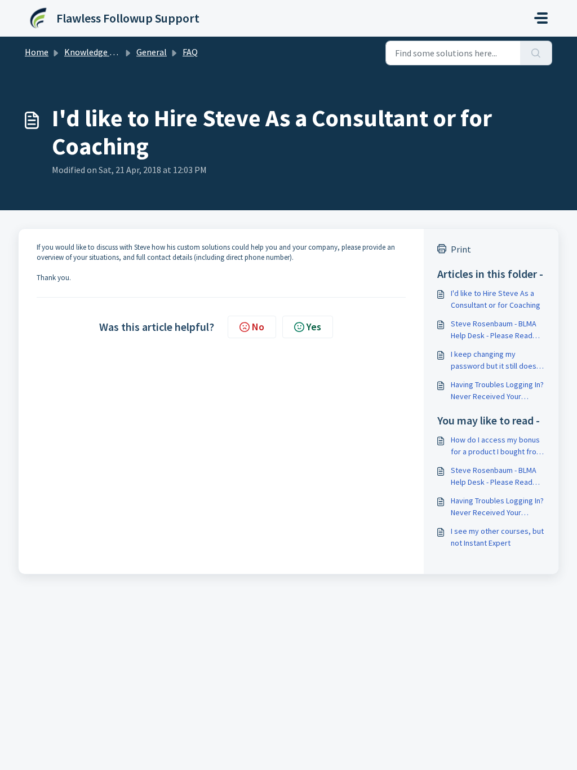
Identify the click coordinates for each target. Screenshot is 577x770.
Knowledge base (95, 51)
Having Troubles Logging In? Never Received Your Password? (497, 390)
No (258, 326)
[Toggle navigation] (541, 18)
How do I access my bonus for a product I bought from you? (497, 446)
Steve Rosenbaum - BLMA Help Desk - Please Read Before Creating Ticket (493, 330)
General (151, 51)
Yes (314, 326)
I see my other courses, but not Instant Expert (497, 537)
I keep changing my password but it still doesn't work (498, 360)
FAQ (190, 51)
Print (461, 249)
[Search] (536, 53)
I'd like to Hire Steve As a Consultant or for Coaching (495, 299)
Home (36, 51)
